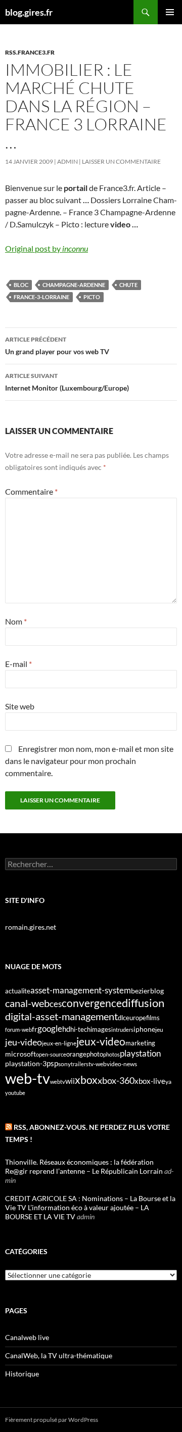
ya (168, 1081)
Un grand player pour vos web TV (57, 346)
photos (111, 1054)
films (153, 1018)
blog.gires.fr (29, 12)
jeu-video (23, 1042)
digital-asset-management (61, 1016)
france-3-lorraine (41, 297)
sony (64, 1064)
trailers (79, 1064)
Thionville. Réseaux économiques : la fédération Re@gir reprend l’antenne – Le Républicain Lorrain (84, 1166)
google (49, 1028)
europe (136, 1018)
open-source (51, 1054)
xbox (86, 1079)
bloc (21, 284)
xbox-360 (116, 1080)
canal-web (27, 1003)
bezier (140, 990)
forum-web (18, 1029)
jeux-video (100, 1041)
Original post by (46, 248)
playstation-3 (26, 1064)
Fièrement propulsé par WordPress (51, 1419)
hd (66, 1029)
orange (76, 1054)
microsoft (20, 1053)
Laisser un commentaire (121, 161)
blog (157, 990)
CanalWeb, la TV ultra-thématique (58, 1355)
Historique (22, 1373)
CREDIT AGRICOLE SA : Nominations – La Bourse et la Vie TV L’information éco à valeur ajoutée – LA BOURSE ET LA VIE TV (90, 1207)
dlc (122, 1018)
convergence (92, 1003)
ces (56, 1003)
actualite (17, 991)
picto (91, 297)
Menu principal (170, 12)
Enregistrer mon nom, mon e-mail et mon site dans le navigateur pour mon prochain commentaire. (89, 761)
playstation (140, 1053)
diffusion (143, 1003)
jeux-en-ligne (59, 1043)
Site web (19, 706)
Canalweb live (27, 1337)
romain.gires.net (30, 927)
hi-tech (80, 1029)
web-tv (27, 1078)
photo (94, 1054)
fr (34, 1029)
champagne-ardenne (73, 284)
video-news (122, 1064)
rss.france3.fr (30, 52)
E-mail (18, 664)
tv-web (97, 1064)
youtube (15, 1092)
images (100, 1029)
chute (128, 284)
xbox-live (149, 1080)
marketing (140, 1043)
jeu (159, 1029)
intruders (122, 1029)
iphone (144, 1029)
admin (67, 161)
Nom (16, 621)
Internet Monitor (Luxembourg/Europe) (67, 382)
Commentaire (31, 491)
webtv (57, 1081)
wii (70, 1080)
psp (52, 1063)
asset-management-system (80, 990)
